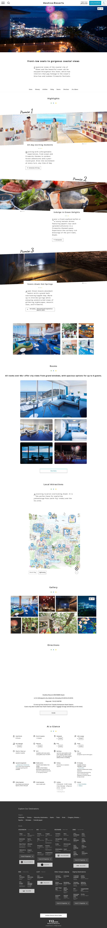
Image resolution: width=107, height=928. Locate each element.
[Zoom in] (76, 568)
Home (30, 89)
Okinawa (28, 820)
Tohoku (29, 817)
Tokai (58, 817)
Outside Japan (38, 820)
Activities (45, 89)
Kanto (52, 817)
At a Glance (75, 89)
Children (80, 786)
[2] (86, 144)
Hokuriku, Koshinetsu (41, 817)
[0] (83, 144)
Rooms (59, 89)
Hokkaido (21, 817)
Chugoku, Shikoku (73, 817)
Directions (66, 89)
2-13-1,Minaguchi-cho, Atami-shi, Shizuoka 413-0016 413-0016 (53, 698)
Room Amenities (82, 784)
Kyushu (20, 820)
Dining (52, 89)
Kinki (63, 817)
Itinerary (37, 89)
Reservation (81, 768)
